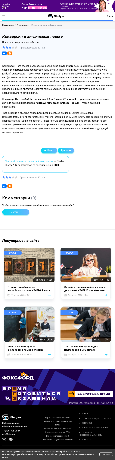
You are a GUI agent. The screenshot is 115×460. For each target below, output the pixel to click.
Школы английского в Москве (57, 428)
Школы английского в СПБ (57, 432)
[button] (15, 212)
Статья (12, 253)
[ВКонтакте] (4, 53)
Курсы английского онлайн (57, 417)
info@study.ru (8, 434)
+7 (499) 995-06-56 (11, 431)
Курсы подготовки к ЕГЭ (57, 436)
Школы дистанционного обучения (57, 440)
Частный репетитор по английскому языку (29, 161)
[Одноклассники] (9, 53)
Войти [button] (110, 16)
